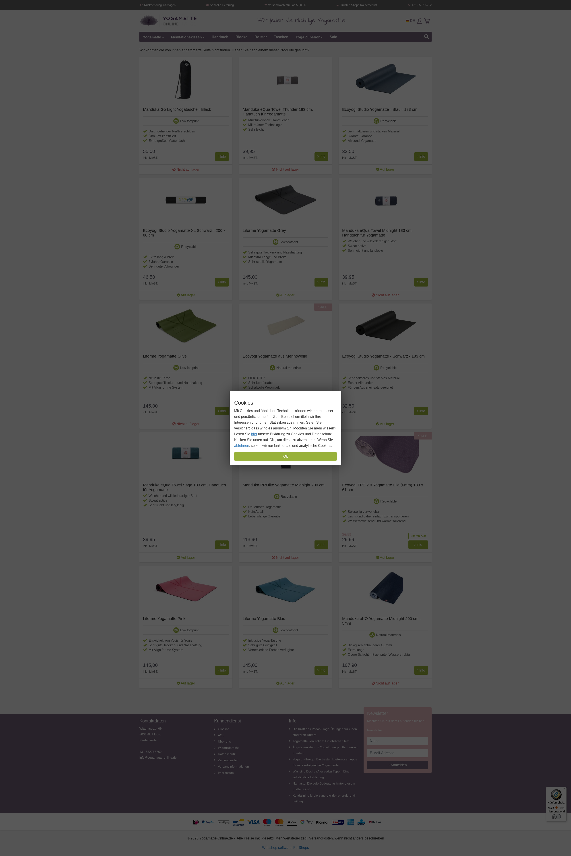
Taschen (281, 37)
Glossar (223, 729)
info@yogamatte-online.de (158, 757)
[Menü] (564, 789)
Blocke (241, 37)
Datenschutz (227, 754)
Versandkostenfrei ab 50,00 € (286, 5)
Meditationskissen (186, 37)
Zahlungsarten (228, 760)
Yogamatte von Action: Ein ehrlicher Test (321, 741)
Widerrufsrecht (228, 747)
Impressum (226, 772)
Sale (333, 37)
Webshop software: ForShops (285, 848)
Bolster (260, 37)
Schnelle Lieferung (221, 5)
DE (412, 21)
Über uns (224, 741)
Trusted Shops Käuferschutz (358, 5)
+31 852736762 (421, 5)
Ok (285, 456)
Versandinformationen (233, 766)
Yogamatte (152, 37)
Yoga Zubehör (308, 37)
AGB (221, 735)
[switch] (556, 816)
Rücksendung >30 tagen (159, 5)
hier (254, 434)
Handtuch (220, 37)
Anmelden (398, 765)
